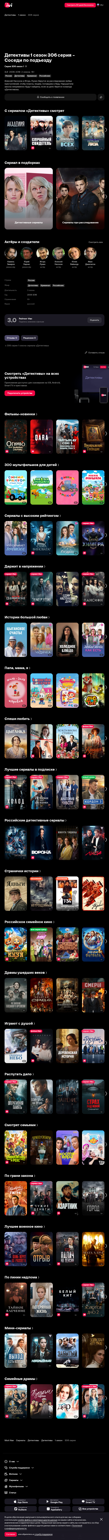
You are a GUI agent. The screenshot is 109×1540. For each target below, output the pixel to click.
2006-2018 (14, 72)
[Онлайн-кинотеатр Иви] (9, 5)
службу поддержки (43, 1534)
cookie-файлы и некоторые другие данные (37, 1520)
